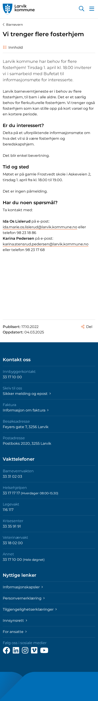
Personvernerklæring (22, 598)
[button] (81, 9)
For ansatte (13, 632)
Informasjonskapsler (22, 587)
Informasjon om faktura (24, 410)
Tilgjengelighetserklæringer (28, 609)
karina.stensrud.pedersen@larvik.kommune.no (45, 244)
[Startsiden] (19, 9)
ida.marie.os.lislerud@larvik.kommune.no (40, 227)
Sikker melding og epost (26, 393)
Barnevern (14, 25)
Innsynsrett (14, 620)
